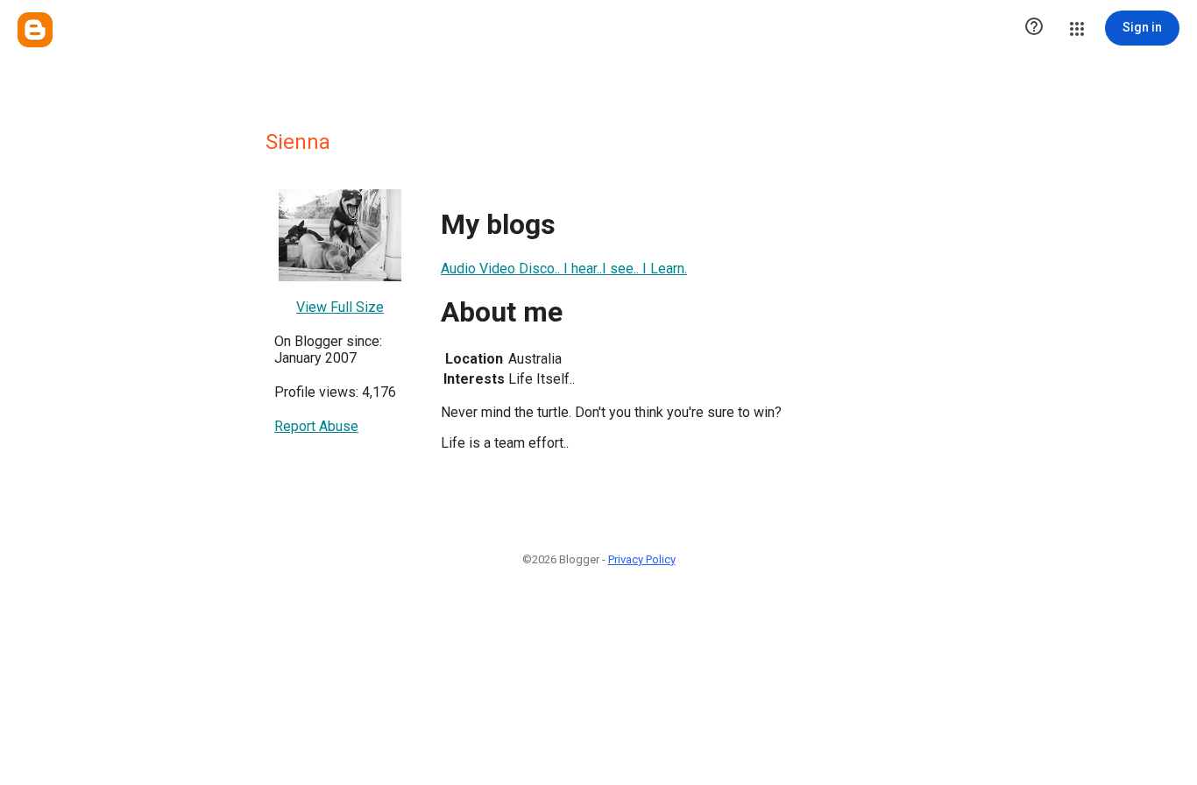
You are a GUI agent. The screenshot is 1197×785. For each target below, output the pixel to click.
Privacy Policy (642, 559)
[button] (1034, 28)
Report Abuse (316, 426)
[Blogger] (35, 29)
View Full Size (340, 307)
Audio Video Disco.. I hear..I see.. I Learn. (564, 268)
